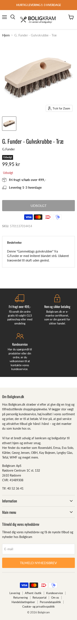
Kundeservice (54, 593)
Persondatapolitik (50, 602)
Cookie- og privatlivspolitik (38, 606)
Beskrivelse (14, 242)
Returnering (20, 597)
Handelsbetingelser (23, 602)
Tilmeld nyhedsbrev (38, 563)
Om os (55, 597)
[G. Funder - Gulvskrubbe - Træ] (9, 123)
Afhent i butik (33, 593)
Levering (14, 593)
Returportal (39, 597)
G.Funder (8, 149)
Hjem (6, 35)
